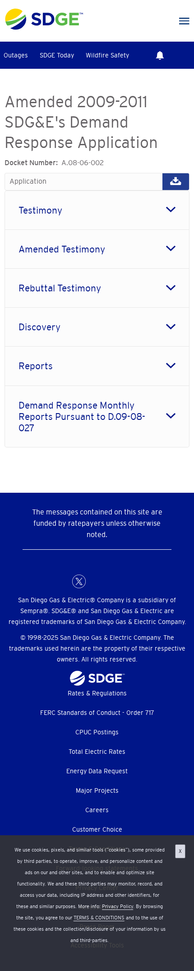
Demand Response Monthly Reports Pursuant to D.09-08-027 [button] (81, 416)
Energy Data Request (97, 771)
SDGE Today (57, 55)
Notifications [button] (160, 55)
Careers (97, 810)
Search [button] (185, 55)
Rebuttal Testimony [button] (59, 288)
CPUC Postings (97, 732)
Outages (16, 55)
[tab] (97, 210)
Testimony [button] (40, 210)
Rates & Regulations (97, 693)
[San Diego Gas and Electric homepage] (44, 28)
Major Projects (97, 790)
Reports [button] (35, 366)
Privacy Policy (117, 906)
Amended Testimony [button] (61, 249)
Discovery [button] (39, 327)
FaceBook (61, 581)
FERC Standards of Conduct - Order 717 (97, 712)
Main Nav (184, 21)
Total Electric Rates (97, 751)
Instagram (115, 581)
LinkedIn (97, 581)
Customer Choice (97, 829)
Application (97, 181)
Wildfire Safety (107, 55)
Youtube (133, 581)
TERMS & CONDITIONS (99, 917)
